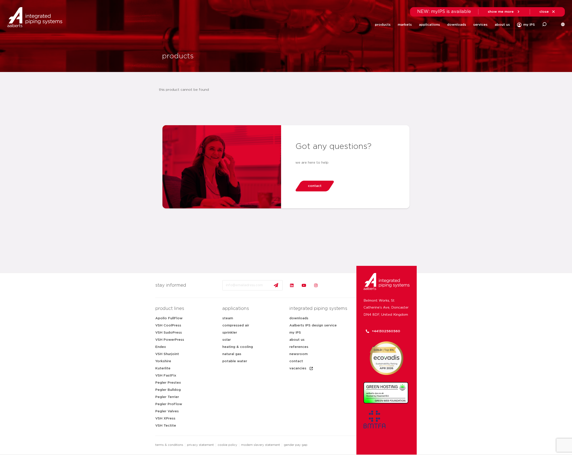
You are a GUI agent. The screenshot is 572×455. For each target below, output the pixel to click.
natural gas (231, 354)
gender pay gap (295, 445)
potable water (234, 361)
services (480, 24)
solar (226, 339)
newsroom (298, 354)
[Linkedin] (291, 285)
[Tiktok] (328, 285)
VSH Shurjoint (167, 354)
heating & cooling (237, 347)
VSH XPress (165, 418)
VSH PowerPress (169, 339)
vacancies (297, 368)
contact (296, 361)
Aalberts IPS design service (313, 325)
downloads (456, 24)
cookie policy (227, 445)
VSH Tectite (165, 425)
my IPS (295, 332)
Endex (160, 347)
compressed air (235, 325)
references (298, 347)
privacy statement (200, 445)
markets (405, 24)
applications (429, 24)
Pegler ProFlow (168, 404)
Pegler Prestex (168, 382)
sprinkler (229, 332)
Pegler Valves (167, 411)
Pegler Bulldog (168, 390)
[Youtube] (303, 285)
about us (502, 24)
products (383, 24)
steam (227, 318)
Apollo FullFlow (169, 318)
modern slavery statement (260, 445)
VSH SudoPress (168, 332)
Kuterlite (162, 368)
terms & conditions (169, 445)
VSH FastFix (165, 375)
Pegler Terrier (167, 397)
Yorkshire (163, 361)
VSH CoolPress (168, 325)
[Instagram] (315, 285)
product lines (169, 308)
